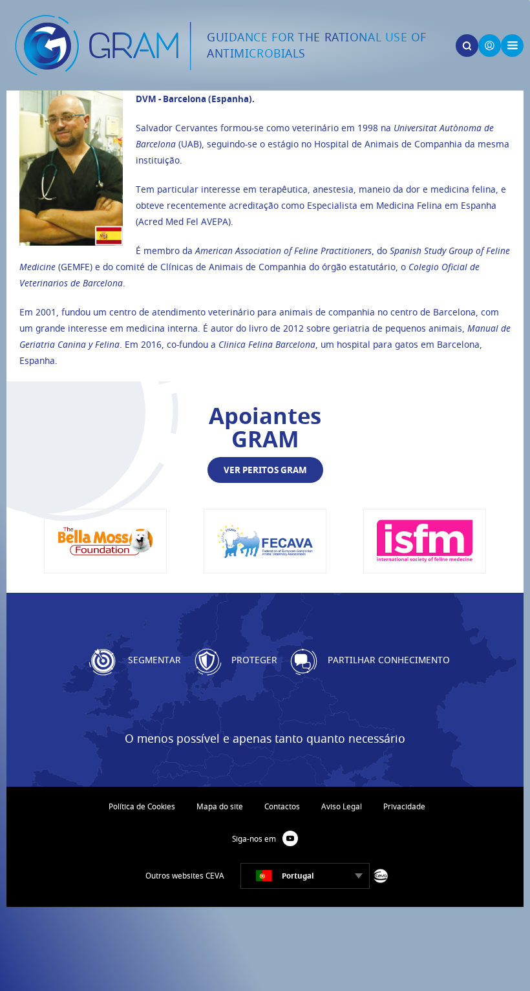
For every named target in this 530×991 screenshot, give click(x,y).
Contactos (282, 806)
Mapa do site (219, 806)
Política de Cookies (142, 806)
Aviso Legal (341, 806)
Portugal (298, 876)
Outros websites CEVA (184, 875)
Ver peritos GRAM (265, 470)
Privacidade (404, 806)
